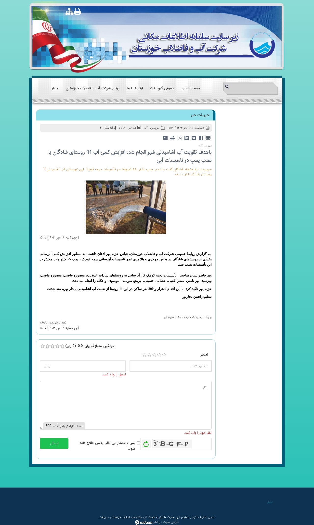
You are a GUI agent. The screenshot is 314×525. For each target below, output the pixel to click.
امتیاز (204, 354)
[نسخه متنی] (172, 137)
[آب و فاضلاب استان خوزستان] (202, 44)
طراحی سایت (171, 522)
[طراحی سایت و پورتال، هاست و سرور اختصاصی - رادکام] (143, 522)
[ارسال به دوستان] (207, 137)
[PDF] (179, 137)
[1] (144, 355)
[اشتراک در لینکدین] (186, 137)
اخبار (270, 502)
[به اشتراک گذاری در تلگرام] (165, 137)
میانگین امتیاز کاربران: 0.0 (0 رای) (89, 346)
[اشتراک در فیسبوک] (200, 137)
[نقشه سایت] (69, 12)
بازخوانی (146, 443)
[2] (149, 355)
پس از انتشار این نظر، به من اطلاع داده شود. (107, 445)
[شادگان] (126, 207)
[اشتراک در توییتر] (193, 137)
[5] (164, 355)
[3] (154, 355)
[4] (159, 355)
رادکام (156, 522)
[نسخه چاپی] (79, 11)
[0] (42, 346)
